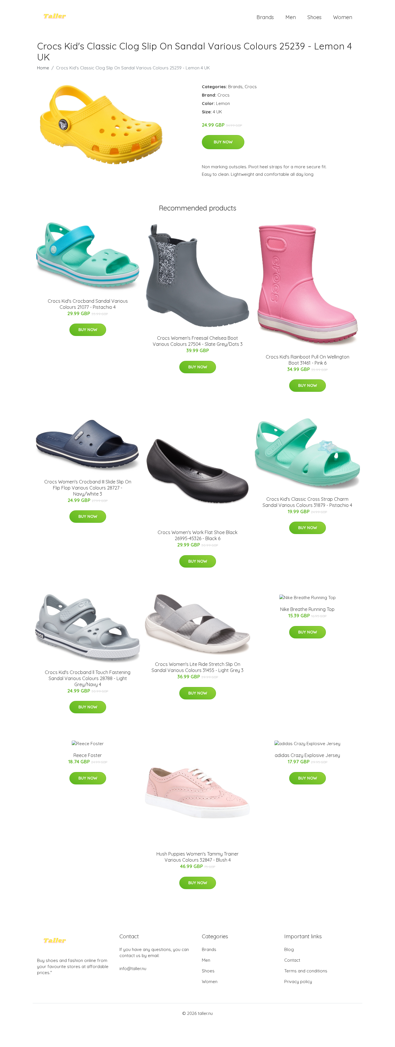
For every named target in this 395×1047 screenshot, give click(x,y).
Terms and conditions (305, 971)
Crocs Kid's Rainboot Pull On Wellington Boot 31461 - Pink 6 (307, 360)
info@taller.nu (132, 968)
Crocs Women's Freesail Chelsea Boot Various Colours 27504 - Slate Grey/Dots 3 (198, 341)
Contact (292, 960)
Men (290, 17)
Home (43, 68)
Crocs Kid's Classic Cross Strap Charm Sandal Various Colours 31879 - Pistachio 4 (307, 502)
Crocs (251, 86)
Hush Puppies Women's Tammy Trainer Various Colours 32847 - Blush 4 (197, 857)
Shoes (314, 17)
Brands (265, 17)
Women (342, 17)
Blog (289, 949)
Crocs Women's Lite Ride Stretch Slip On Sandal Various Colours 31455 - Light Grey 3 (197, 667)
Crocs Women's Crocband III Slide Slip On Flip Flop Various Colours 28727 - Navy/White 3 (87, 488)
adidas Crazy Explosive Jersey (307, 755)
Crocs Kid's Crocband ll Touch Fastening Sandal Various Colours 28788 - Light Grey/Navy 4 (87, 678)
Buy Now (223, 142)
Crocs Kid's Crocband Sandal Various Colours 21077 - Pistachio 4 (88, 304)
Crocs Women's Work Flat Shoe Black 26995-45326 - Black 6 (197, 535)
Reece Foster (87, 755)
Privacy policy (298, 981)
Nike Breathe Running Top (307, 609)
